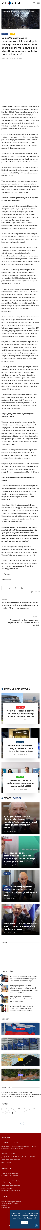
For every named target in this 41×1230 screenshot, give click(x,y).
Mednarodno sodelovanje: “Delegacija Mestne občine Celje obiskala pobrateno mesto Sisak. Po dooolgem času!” (20, 748)
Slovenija (20, 707)
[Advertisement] (20, 82)
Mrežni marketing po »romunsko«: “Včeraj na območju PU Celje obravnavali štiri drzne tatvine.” (22, 1008)
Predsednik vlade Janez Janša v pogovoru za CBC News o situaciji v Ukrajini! (23, 623)
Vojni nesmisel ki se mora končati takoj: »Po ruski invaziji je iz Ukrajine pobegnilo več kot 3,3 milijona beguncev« (19, 605)
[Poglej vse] (20, 1029)
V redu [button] (24, 1222)
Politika (7, 806)
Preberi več (31, 1218)
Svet (12, 34)
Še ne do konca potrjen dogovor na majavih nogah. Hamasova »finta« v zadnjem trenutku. (20, 926)
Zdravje (20, 777)
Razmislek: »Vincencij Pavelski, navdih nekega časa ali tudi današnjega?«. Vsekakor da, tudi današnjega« (23, 978)
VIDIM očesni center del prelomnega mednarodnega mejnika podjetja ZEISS (20, 783)
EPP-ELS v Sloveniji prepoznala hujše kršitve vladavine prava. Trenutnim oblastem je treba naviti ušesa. (20, 891)
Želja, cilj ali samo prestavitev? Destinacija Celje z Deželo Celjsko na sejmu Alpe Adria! (23, 999)
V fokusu (7, 840)
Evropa (4, 34)
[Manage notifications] (36, 1225)
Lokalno (20, 742)
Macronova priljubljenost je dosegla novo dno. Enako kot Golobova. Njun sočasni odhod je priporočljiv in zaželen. (19, 857)
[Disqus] (20, 658)
